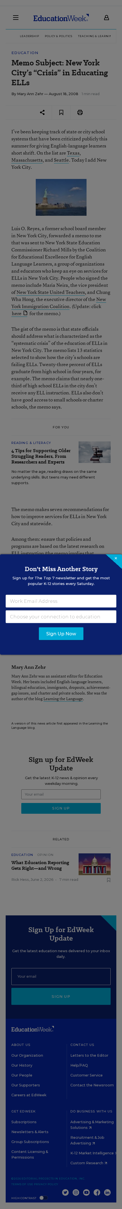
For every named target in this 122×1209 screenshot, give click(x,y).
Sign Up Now (61, 633)
